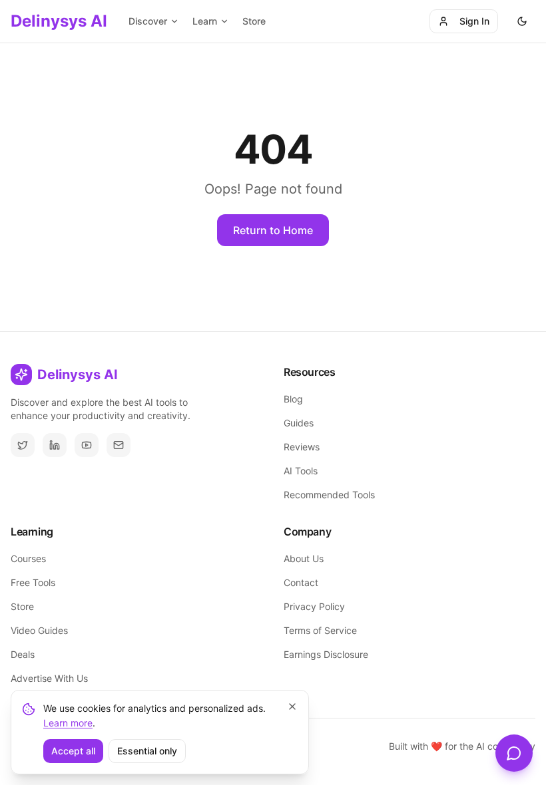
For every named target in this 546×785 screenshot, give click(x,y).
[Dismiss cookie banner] (292, 706)
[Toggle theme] (522, 21)
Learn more (68, 722)
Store (254, 21)
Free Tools (33, 582)
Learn (204, 21)
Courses (28, 558)
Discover (148, 21)
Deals (23, 654)
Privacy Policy (314, 606)
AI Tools (301, 470)
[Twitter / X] (23, 445)
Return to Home (273, 230)
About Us (304, 558)
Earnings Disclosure (326, 654)
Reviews (302, 446)
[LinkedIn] (55, 445)
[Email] (119, 445)
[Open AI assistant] (514, 753)
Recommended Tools (329, 494)
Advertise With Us (49, 678)
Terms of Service (320, 630)
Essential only (147, 750)
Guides (299, 422)
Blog (293, 398)
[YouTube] (87, 445)
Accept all (73, 750)
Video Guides (39, 630)
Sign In (474, 21)
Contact (301, 582)
